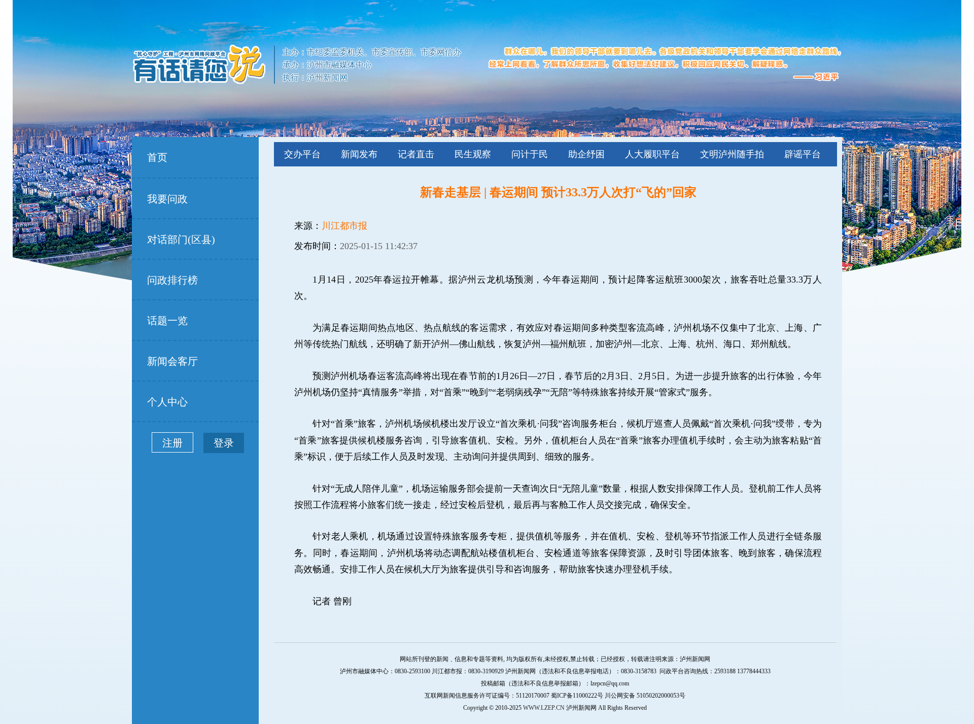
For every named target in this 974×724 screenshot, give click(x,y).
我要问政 (167, 198)
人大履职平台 (652, 154)
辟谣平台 (802, 154)
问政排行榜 (172, 280)
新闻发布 (359, 154)
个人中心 (167, 401)
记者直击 (416, 154)
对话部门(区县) (181, 239)
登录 (224, 443)
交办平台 (302, 154)
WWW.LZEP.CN (544, 707)
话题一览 (167, 320)
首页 (157, 157)
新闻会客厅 (172, 361)
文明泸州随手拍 (732, 154)
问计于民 (529, 154)
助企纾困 (586, 154)
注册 (172, 443)
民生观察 (473, 154)
